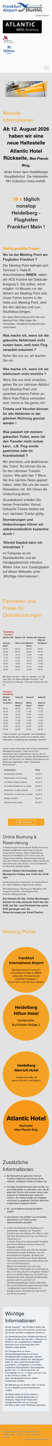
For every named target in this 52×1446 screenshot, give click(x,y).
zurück (5, 91)
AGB (26, 1434)
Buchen (20, 1434)
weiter (46, 91)
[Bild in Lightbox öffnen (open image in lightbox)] (26, 970)
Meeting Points (9, 1434)
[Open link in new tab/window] (22, 26)
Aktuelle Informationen (12, 1431)
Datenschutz (35, 1434)
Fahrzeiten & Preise (30, 1431)
